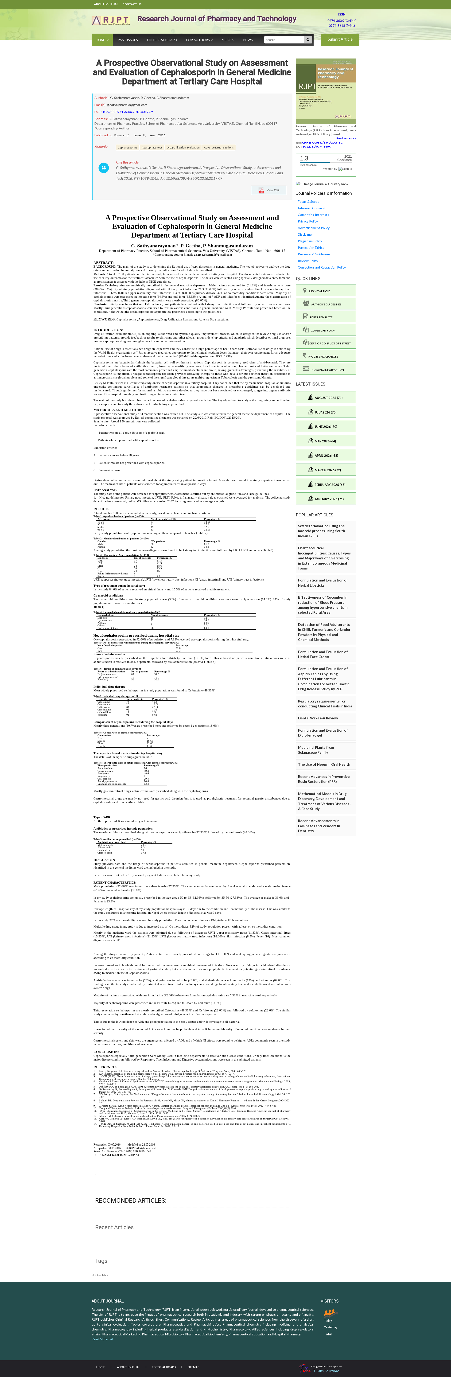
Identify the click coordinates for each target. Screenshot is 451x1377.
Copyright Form (322, 330)
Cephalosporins (127, 147)
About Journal (106, 4)
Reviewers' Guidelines (314, 254)
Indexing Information (326, 369)
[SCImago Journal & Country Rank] (322, 184)
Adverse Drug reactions (219, 147)
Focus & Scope (308, 201)
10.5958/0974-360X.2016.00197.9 (127, 112)
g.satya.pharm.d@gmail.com (127, 105)
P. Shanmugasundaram (172, 98)
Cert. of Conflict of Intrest (330, 343)
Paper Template (320, 317)
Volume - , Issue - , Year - (140, 135)
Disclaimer (305, 234)
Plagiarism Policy (310, 241)
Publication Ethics (311, 248)
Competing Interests (313, 215)
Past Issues (128, 40)
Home (101, 40)
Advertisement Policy (314, 228)
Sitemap (193, 1367)
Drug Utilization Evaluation (183, 147)
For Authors (198, 40)
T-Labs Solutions (326, 1371)
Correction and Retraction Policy (322, 267)
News (248, 40)
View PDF (272, 190)
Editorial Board (162, 40)
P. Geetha (148, 98)
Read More (101, 1339)
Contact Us (131, 4)
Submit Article (340, 39)
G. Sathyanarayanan (124, 98)
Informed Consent (311, 208)
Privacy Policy (308, 221)
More (227, 40)
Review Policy (308, 261)
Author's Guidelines (325, 304)
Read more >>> (346, 138)
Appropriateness (152, 147)
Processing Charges (322, 356)
